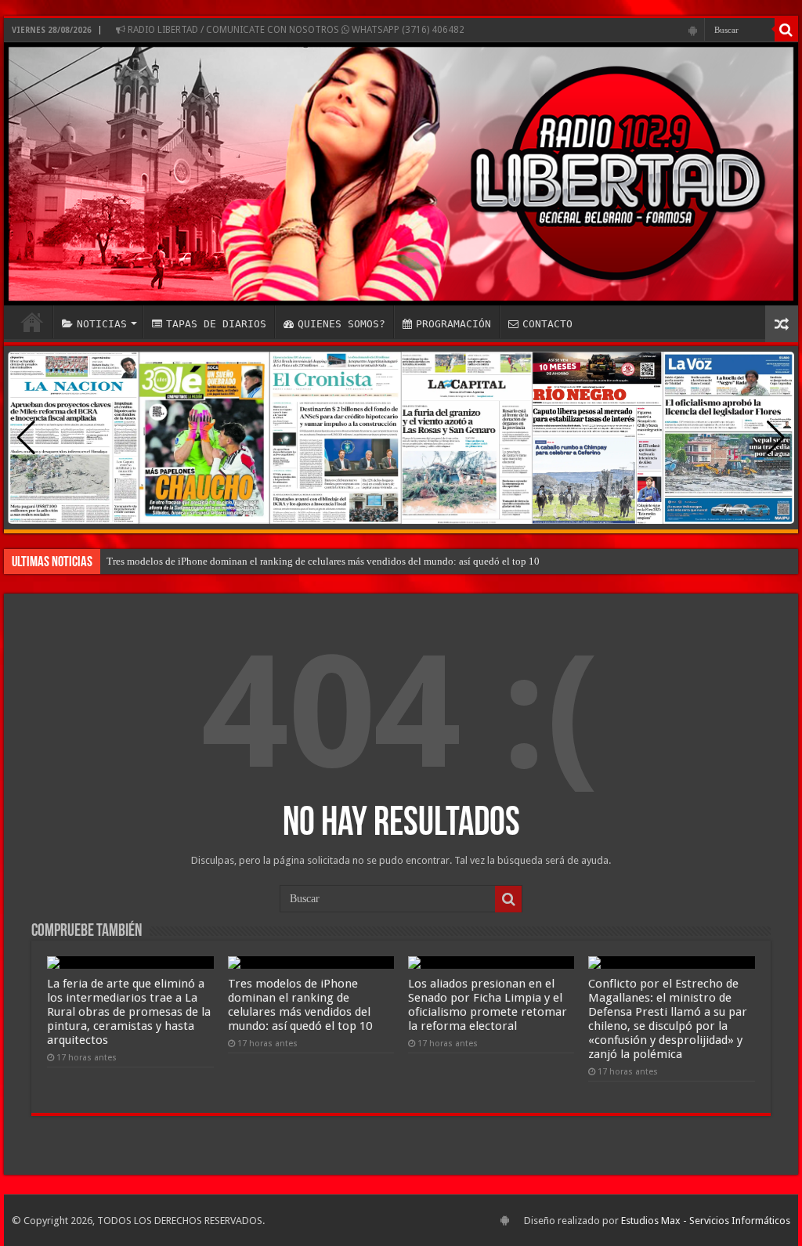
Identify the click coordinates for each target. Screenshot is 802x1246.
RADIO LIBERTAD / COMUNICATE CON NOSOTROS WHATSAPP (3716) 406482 (294, 29)
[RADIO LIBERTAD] (401, 173)
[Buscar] (786, 30)
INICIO (32, 321)
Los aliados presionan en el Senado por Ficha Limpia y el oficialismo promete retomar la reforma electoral (487, 1005)
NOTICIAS (102, 324)
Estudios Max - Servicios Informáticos (705, 1220)
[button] (775, 438)
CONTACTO (547, 324)
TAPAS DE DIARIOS (216, 324)
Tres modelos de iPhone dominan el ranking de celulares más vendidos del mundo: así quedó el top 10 (323, 561)
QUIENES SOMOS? (341, 324)
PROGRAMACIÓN (453, 324)
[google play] (693, 30)
